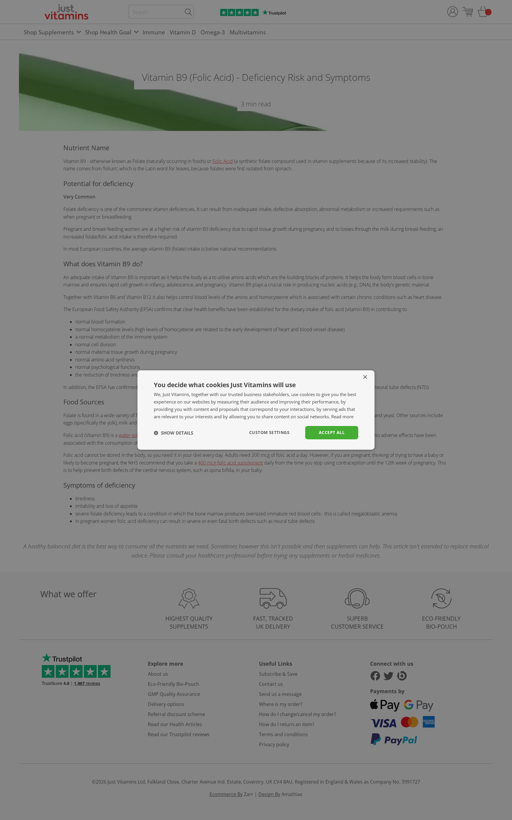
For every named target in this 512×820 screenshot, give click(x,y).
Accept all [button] (332, 432)
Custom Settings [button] (269, 432)
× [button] (365, 377)
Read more (342, 416)
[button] (173, 432)
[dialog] (256, 410)
